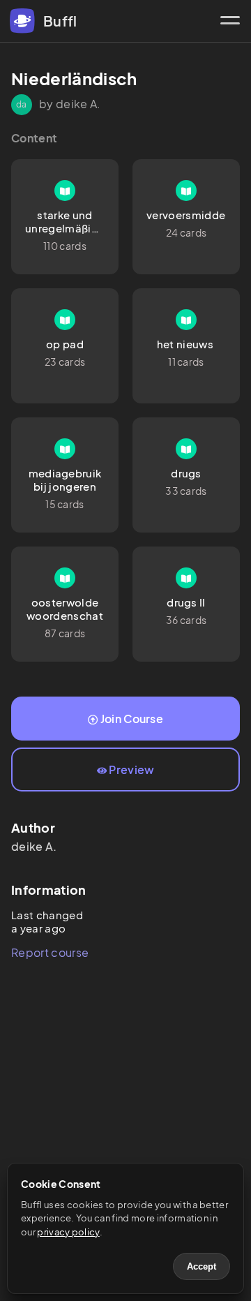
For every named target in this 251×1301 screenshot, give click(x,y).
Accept (201, 1266)
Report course (50, 952)
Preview (131, 769)
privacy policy (68, 1231)
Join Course (132, 718)
